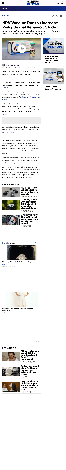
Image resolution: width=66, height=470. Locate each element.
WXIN (4, 114)
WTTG (4, 87)
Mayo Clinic (10, 132)
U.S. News (6, 16)
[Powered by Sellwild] (38, 341)
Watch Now (59, 3)
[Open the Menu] (2, 3)
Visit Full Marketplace (35, 242)
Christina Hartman (13, 65)
